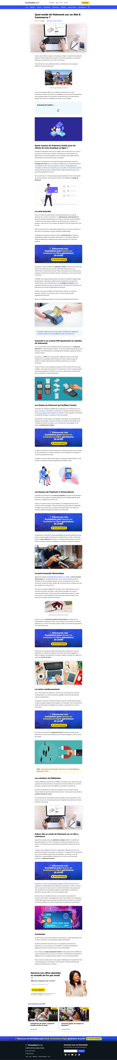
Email (65, 1049)
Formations (52, 2)
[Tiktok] (75, 1054)
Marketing (63, 7)
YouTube (65, 2)
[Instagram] (69, 1054)
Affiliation (32, 7)
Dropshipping (46, 7)
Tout (27, 7)
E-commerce (55, 7)
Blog (57, 2)
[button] (89, 7)
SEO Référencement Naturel (85, 7)
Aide (61, 2)
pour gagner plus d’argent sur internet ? (52, 413)
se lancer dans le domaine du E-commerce (66, 285)
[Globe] (79, 1054)
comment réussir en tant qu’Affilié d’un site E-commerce (55, 334)
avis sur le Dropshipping (70, 769)
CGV (49, 1056)
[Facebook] (65, 1054)
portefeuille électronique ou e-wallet (57, 577)
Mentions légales (42, 1056)
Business (39, 7)
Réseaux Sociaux (72, 7)
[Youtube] (72, 1054)
